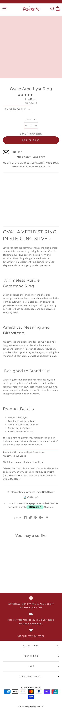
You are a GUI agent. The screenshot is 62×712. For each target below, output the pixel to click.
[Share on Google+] (41, 517)
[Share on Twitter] (30, 517)
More (31, 666)
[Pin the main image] (35, 517)
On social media (31, 676)
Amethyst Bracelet (31, 452)
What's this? (32, 497)
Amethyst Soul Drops (14, 456)
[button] (26, 95)
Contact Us (31, 656)
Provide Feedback (31, 687)
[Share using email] (46, 517)
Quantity (31, 119)
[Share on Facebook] (25, 517)
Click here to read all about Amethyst (23, 462)
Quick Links (31, 646)
